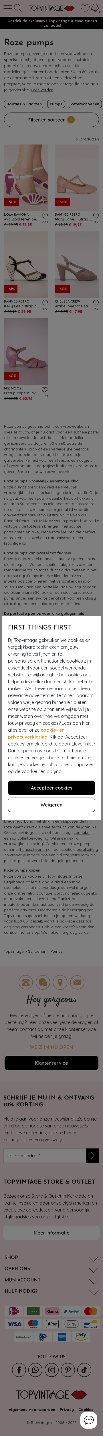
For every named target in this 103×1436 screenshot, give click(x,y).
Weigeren (51, 805)
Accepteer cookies (51, 788)
